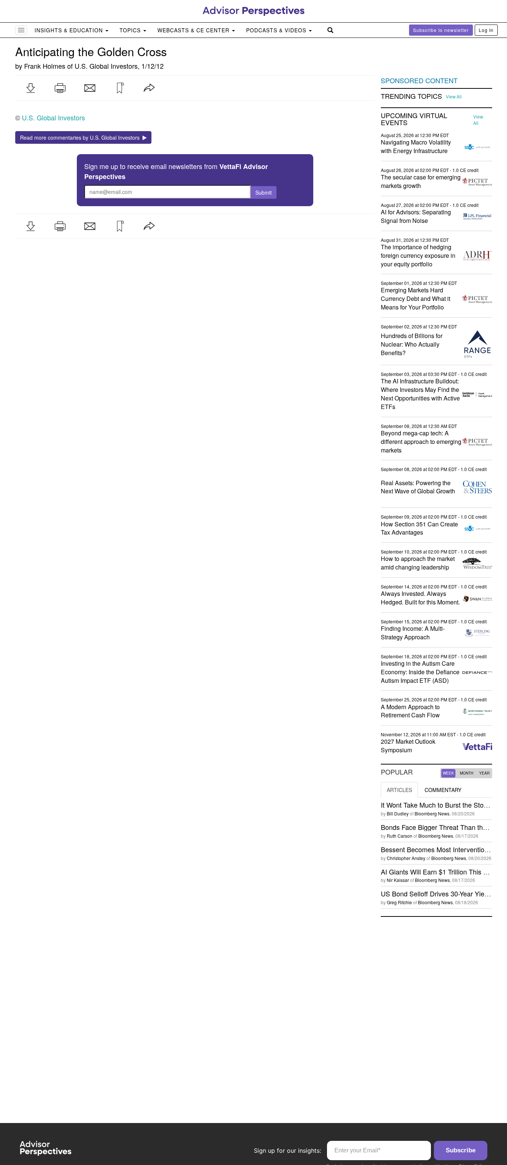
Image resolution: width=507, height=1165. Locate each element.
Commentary (443, 790)
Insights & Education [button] (70, 30)
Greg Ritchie (399, 902)
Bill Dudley (398, 813)
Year (484, 773)
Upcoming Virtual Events (414, 119)
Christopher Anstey (406, 858)
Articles (399, 790)
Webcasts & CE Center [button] (194, 30)
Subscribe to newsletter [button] (441, 30)
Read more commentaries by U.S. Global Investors (81, 137)
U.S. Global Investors (106, 66)
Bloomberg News (432, 813)
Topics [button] (131, 30)
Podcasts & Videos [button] (277, 30)
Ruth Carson (399, 836)
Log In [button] (486, 30)
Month (466, 773)
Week (448, 773)
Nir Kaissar (398, 880)
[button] (30, 88)
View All (454, 97)
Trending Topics (411, 96)
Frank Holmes (44, 66)
